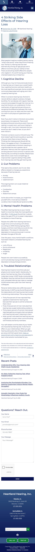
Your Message (6, 437)
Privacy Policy (14, 547)
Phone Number (6, 429)
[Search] (28, 529)
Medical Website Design (14, 550)
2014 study (14, 214)
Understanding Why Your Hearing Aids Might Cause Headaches (15, 366)
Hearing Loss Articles (10, 31)
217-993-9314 (17, 506)
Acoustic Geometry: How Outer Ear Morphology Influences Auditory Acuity (15, 394)
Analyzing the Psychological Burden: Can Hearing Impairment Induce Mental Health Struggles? (17, 384)
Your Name (5, 414)
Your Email (5, 422)
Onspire (25, 550)
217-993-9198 (17, 518)
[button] (32, 8)
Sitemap (22, 547)
